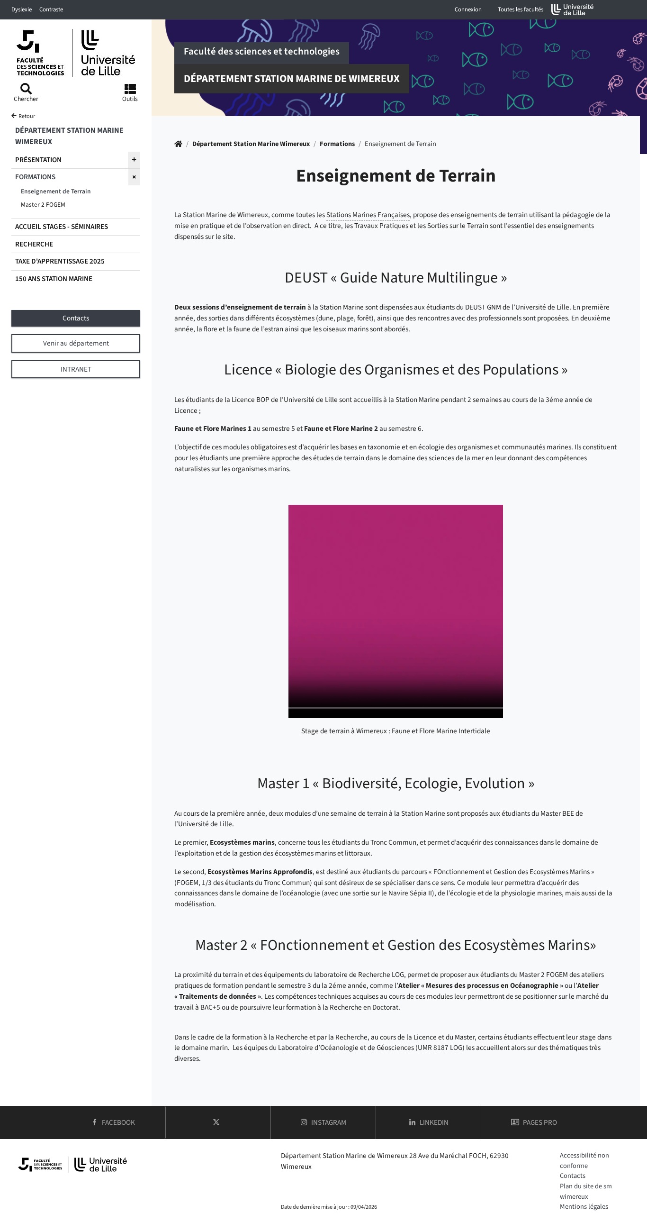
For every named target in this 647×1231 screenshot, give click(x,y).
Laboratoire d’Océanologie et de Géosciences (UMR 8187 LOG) (371, 1047)
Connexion (468, 9)
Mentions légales (584, 1207)
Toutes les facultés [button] (520, 9)
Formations (337, 144)
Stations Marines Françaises (368, 215)
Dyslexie (21, 9)
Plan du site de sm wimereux (586, 1191)
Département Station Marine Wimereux (251, 144)
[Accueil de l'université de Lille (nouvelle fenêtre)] (572, 10)
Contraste (51, 9)
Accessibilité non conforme (584, 1160)
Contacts (572, 1176)
